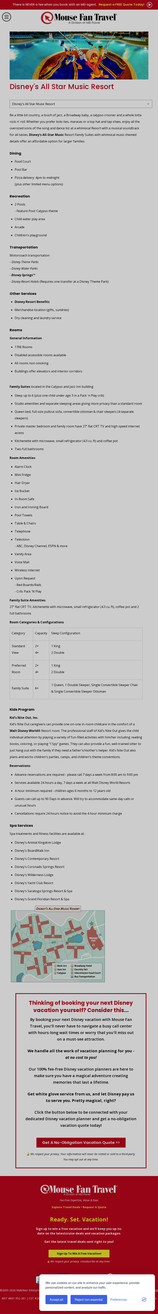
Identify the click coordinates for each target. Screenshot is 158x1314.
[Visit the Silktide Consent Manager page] (144, 1299)
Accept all (56, 1299)
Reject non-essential (89, 1299)
